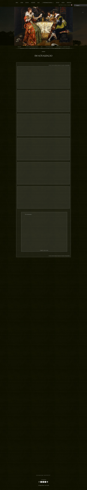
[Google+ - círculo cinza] (43, 482)
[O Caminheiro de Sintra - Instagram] (47, 482)
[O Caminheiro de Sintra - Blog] (41, 482)
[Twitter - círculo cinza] (45, 482)
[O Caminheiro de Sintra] (39, 482)
